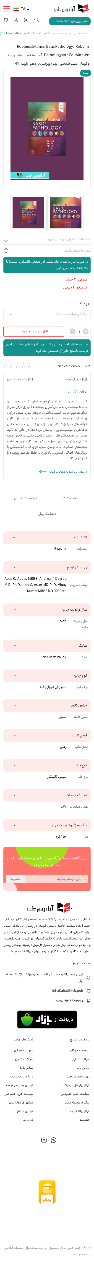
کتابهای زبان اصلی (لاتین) (61, 239)
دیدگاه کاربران (47, 514)
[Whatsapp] (53, 1141)
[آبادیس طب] (70, 9)
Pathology (84, 239)
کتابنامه (84, 1119)
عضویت (15, 878)
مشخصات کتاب (69, 498)
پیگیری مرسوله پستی (76, 1102)
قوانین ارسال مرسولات (76, 1085)
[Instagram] (44, 1141)
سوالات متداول (80, 1059)
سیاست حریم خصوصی (75, 1093)
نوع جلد (84, 303)
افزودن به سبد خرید (34, 331)
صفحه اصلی (81, 33)
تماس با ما (82, 1067)
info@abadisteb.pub (67, 990)
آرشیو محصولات (62, 33)
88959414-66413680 (69, 1000)
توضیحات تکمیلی (25, 498)
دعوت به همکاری (79, 1050)
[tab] (69, 498)
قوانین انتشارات (79, 1111)
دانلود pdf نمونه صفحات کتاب (68, 471)
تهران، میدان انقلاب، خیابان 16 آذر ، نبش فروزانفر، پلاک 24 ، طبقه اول (44, 977)
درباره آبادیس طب (78, 1076)
